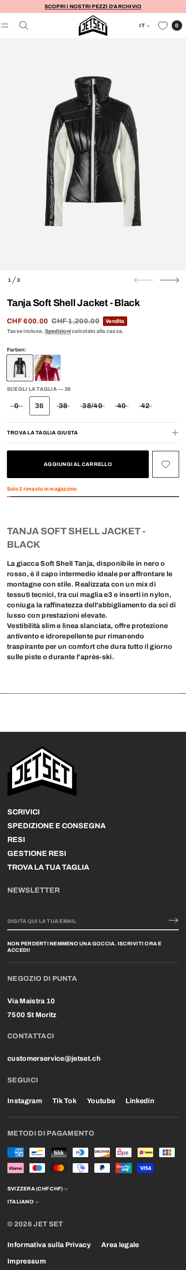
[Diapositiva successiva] (169, 280)
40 (121, 405)
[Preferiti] (162, 25)
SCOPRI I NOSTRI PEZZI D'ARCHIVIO (93, 6)
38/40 (92, 405)
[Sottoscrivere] (173, 920)
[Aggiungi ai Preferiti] (165, 464)
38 (63, 405)
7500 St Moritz (31, 1014)
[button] (23, 25)
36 (39, 405)
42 (145, 405)
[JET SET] (93, 25)
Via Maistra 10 (31, 1001)
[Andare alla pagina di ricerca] (23, 25)
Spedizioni (58, 331)
